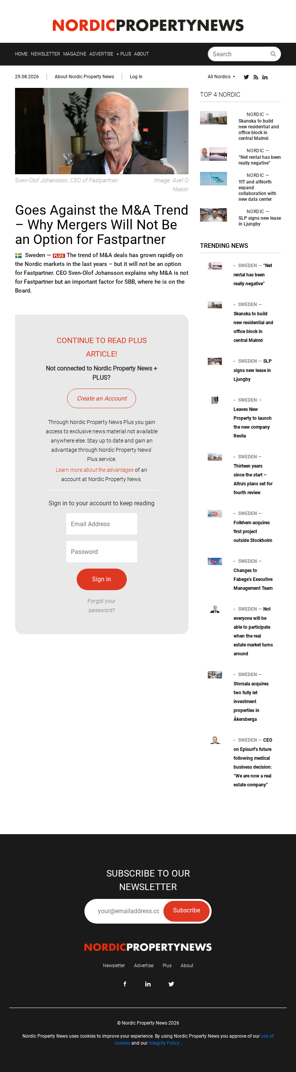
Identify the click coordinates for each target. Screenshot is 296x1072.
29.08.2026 (27, 76)
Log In (136, 76)
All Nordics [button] (220, 76)
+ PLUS (123, 54)
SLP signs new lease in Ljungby (260, 221)
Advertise (143, 965)
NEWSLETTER (45, 54)
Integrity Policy (164, 1043)
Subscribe (186, 910)
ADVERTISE (101, 54)
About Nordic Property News (84, 76)
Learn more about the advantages (95, 470)
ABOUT (141, 54)
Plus (167, 965)
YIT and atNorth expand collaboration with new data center (257, 190)
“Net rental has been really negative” (260, 160)
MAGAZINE (74, 54)
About (187, 965)
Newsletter (114, 965)
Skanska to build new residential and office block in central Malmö (259, 129)
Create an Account (101, 398)
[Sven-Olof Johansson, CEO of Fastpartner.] (101, 130)
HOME (21, 54)
